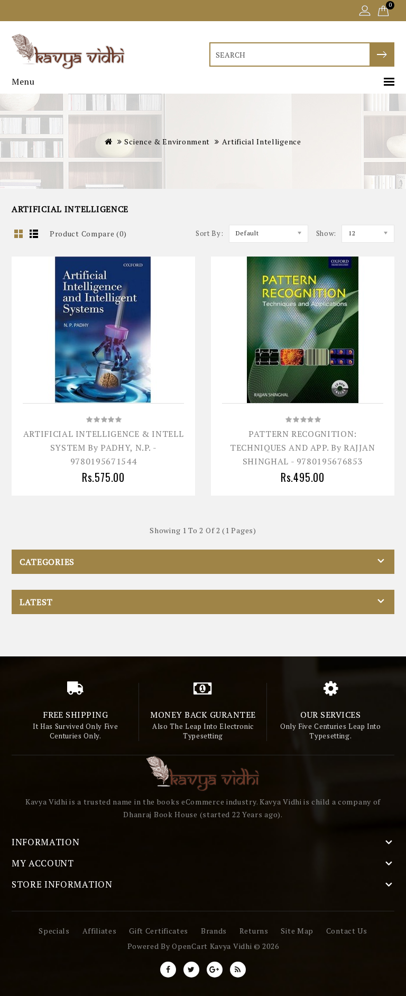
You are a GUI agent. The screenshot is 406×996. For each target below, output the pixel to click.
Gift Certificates (158, 931)
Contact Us (346, 931)
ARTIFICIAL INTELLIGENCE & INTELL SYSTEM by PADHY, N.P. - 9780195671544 (103, 447)
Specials (54, 931)
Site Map (297, 931)
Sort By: (210, 233)
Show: (326, 233)
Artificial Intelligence (261, 141)
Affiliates (99, 931)
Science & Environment (167, 141)
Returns (254, 931)
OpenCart (190, 946)
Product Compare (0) (88, 234)
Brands (214, 931)
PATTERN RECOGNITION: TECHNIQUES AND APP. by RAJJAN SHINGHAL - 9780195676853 (302, 447)
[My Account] (365, 12)
